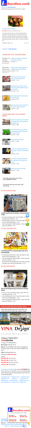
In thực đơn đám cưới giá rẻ (17, 139)
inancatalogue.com (6, 382)
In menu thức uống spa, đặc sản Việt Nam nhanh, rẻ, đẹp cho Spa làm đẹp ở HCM (20, 150)
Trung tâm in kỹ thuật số (7, 369)
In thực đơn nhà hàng (8, 191)
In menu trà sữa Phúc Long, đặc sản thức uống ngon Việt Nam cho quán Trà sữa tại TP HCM (19, 131)
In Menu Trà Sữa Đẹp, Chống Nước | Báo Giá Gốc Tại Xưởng (19, 59)
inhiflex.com (23, 382)
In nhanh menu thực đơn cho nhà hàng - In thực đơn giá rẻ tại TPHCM (15, 213)
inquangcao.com (5, 377)
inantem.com (4, 380)
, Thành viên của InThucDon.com (11, 30)
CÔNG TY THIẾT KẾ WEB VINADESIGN (15, 426)
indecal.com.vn (24, 378)
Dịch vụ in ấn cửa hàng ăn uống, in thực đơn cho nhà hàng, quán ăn (14, 289)
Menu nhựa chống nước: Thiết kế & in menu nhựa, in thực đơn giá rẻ (19, 106)
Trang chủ (3, 7)
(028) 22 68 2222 (11, 354)
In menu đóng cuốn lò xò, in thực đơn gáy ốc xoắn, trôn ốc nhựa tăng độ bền (14, 251)
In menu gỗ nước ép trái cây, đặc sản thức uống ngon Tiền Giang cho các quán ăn (19, 160)
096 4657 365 (5, 360)
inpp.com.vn (15, 382)
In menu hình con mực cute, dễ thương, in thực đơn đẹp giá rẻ (18, 77)
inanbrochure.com (24, 380)
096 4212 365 (5, 364)
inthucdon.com (5, 378)
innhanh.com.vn (15, 377)
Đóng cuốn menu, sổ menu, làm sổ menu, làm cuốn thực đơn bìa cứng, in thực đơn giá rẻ (19, 87)
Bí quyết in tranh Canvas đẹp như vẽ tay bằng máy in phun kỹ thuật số (19, 68)
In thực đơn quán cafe (8, 228)
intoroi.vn (14, 378)
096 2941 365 (5, 362)
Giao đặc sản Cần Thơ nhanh (8, 28)
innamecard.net (13, 380)
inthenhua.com (25, 377)
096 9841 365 (5, 358)
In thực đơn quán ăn (8, 266)
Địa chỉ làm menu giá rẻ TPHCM (18, 168)
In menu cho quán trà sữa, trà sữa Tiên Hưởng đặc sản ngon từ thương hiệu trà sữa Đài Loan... (20, 121)
